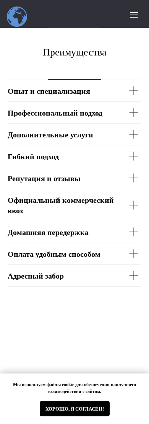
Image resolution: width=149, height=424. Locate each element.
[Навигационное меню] (134, 15)
